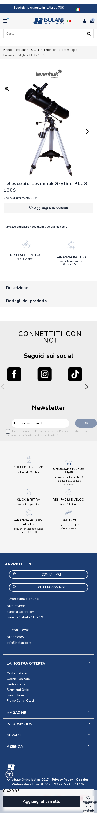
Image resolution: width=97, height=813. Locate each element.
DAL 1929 (68, 520)
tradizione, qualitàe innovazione (68, 526)
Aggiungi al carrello (41, 801)
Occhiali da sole (18, 679)
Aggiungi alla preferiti (51, 208)
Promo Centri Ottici (20, 700)
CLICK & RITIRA (28, 500)
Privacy (63, 431)
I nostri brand (16, 695)
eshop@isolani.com (21, 612)
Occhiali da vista (18, 673)
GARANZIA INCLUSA (71, 257)
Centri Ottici (19, 629)
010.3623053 (16, 637)
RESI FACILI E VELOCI (26, 255)
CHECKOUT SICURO (28, 467)
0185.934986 (16, 606)
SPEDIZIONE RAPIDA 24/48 (68, 471)
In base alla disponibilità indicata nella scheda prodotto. (68, 480)
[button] (82, 9)
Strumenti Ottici (18, 690)
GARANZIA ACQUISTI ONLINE (28, 522)
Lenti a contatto (18, 684)
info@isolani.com (19, 643)
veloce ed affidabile (28, 472)
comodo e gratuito (28, 504)
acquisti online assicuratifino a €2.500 (28, 530)
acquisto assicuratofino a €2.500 (71, 262)
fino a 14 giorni (26, 259)
